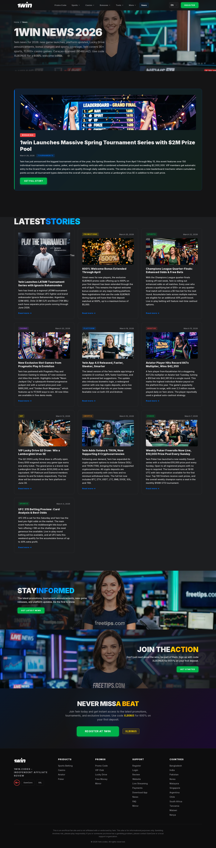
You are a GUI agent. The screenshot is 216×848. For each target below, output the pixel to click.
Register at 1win (98, 731)
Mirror (98, 783)
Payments (137, 788)
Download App (139, 792)
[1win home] (24, 5)
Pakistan (174, 774)
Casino (88, 5)
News (144, 5)
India (172, 770)
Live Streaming (140, 783)
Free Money (101, 779)
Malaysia (174, 783)
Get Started (187, 669)
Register (189, 5)
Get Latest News (31, 610)
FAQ (134, 801)
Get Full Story (33, 181)
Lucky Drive (101, 774)
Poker (61, 779)
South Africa (176, 801)
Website (136, 779)
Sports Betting (65, 765)
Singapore (175, 788)
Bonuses (104, 5)
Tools (118, 5)
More (131, 5)
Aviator (61, 774)
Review (136, 774)
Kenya (173, 815)
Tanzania (174, 806)
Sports (75, 5)
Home (16, 22)
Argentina (175, 792)
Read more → (25, 313)
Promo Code (60, 5)
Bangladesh (176, 765)
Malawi (173, 810)
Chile (172, 797)
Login (135, 770)
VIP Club (99, 770)
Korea (172, 779)
